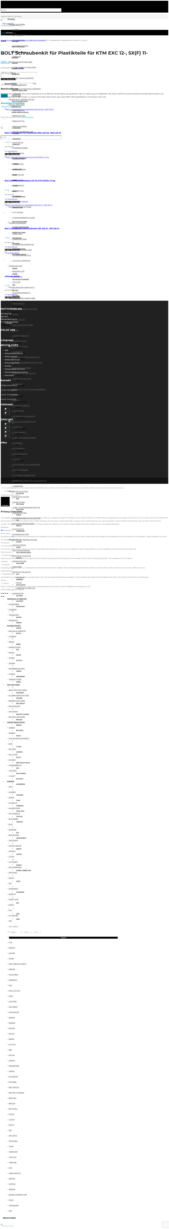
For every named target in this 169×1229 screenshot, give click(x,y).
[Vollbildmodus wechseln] (3, 593)
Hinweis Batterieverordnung (16, 372)
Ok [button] (5, 491)
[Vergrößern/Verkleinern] (1, 593)
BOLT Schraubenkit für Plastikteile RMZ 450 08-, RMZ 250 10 (33, 133)
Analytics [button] (4, 561)
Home (3, 40)
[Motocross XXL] (7, 1226)
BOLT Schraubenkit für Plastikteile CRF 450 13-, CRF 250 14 (32, 228)
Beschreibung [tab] (11, 84)
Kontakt (8, 366)
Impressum (9, 375)
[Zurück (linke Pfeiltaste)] (1, 596)
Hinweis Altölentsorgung (15, 369)
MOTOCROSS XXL (11, 40)
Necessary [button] (5, 527)
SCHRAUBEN (40, 40)
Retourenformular (12, 363)
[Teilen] (5, 593)
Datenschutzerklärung (14, 353)
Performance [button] (6, 552)
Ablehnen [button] (9, 491)
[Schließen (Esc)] (7, 593)
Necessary (7, 530)
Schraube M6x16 (12, 276)
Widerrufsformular (12, 360)
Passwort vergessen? (9, 106)
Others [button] (3, 580)
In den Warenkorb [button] (12, 154)
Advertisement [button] (6, 571)
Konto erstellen (27, 117)
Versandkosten (18, 68)
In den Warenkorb (8, 79)
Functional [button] (5, 543)
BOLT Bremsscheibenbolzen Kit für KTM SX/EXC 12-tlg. (30, 181)
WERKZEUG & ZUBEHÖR (27, 40)
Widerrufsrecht (11, 356)
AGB (6, 350)
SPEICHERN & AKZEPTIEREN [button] (12, 590)
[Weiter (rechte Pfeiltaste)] (3, 596)
